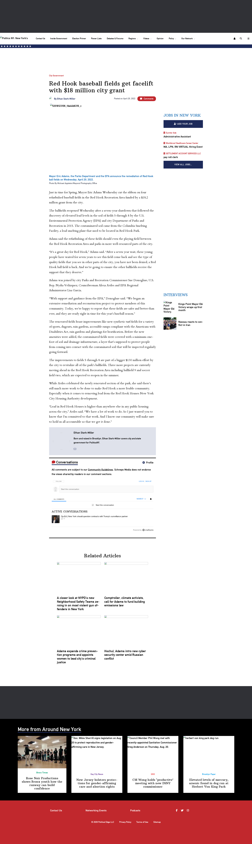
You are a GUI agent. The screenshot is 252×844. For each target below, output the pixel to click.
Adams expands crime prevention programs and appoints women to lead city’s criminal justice (77, 656)
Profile (149, 462)
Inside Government (58, 38)
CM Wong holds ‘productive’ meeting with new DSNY (152, 783)
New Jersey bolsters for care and (96, 783)
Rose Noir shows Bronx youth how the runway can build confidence (42, 783)
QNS (153, 774)
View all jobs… (183, 164)
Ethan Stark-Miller (66, 98)
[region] (102, 505)
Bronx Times (42, 772)
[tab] (59, 499)
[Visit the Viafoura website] (147, 530)
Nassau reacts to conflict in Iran (190, 323)
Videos (146, 38)
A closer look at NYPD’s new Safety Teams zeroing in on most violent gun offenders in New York (78, 603)
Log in (141, 481)
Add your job (185, 124)
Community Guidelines (100, 469)
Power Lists (96, 38)
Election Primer (79, 38)
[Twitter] (182, 810)
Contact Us (40, 38)
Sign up (148, 481)
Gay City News (97, 774)
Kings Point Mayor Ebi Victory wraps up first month (190, 307)
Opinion (160, 38)
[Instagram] (188, 810)
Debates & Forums (115, 38)
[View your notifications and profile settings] (234, 38)
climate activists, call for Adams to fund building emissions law (124, 601)
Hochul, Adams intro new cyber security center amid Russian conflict (125, 654)
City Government (56, 75)
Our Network (187, 38)
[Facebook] (177, 810)
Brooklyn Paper (209, 774)
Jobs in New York (182, 115)
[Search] (241, 38)
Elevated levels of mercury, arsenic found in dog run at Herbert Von (209, 783)
